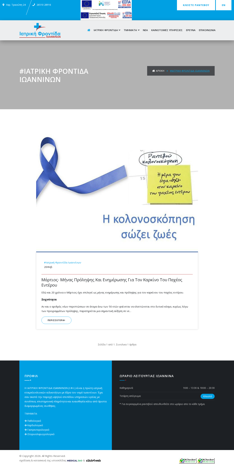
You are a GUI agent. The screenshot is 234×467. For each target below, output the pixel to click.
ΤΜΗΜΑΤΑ (130, 30)
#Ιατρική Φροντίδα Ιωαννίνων (62, 262)
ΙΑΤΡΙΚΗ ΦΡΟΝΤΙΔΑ (106, 30)
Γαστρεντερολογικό (38, 429)
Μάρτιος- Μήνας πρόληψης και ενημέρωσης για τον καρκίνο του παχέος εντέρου (111, 282)
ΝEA (145, 30)
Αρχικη (160, 70)
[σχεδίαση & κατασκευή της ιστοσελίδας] (74, 460)
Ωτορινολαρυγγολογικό (40, 434)
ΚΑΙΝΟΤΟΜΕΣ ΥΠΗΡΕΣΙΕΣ (167, 30)
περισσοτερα (56, 320)
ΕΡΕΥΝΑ (190, 30)
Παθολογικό (34, 420)
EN (223, 5)
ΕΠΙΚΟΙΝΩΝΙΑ (207, 30)
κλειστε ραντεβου (196, 5)
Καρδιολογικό (35, 425)
